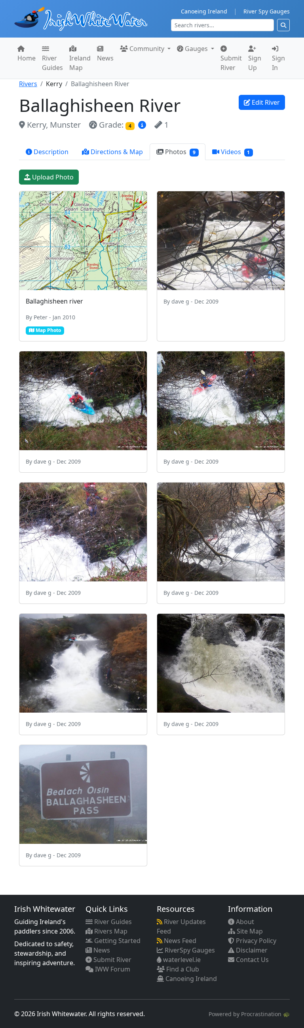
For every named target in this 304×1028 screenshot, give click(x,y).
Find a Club (182, 969)
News (105, 58)
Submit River (231, 63)
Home (26, 58)
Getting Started (117, 940)
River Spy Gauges (266, 11)
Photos (179, 151)
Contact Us (251, 959)
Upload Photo (52, 177)
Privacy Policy (255, 940)
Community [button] (147, 48)
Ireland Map (80, 63)
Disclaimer (251, 950)
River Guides (52, 63)
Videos (234, 151)
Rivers (28, 83)
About (244, 921)
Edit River (265, 102)
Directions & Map (116, 151)
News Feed (179, 940)
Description (50, 151)
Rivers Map (110, 931)
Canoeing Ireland (204, 11)
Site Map (249, 931)
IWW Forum (111, 969)
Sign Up (254, 63)
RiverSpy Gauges (189, 950)
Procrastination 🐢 (265, 1014)
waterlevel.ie (181, 959)
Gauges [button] (196, 48)
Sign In (278, 63)
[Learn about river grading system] (143, 124)
